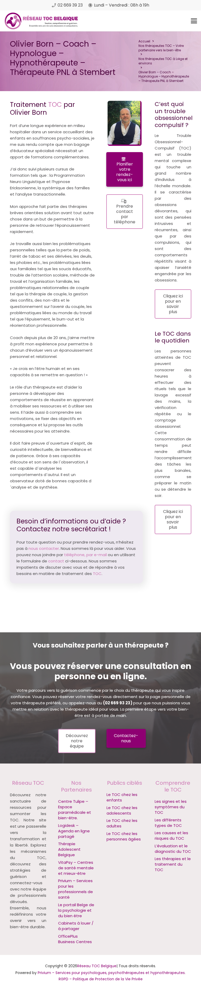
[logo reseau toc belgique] (41, 21)
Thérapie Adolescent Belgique (69, 849)
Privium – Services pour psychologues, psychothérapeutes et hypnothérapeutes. (112, 972)
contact (56, 561)
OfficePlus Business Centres (75, 938)
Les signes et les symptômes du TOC (171, 807)
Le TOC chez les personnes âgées (124, 836)
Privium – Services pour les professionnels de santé (75, 889)
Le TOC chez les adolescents (122, 810)
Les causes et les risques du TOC (171, 835)
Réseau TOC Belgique (96, 966)
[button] (194, 21)
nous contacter (44, 548)
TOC (55, 104)
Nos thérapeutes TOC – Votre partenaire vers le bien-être (161, 47)
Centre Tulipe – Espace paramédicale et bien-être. (74, 810)
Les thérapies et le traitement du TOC (173, 864)
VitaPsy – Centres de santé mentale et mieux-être (76, 868)
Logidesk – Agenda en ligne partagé (74, 831)
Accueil (144, 41)
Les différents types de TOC (168, 822)
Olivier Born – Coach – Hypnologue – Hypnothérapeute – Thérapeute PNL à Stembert (163, 76)
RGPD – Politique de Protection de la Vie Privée (101, 979)
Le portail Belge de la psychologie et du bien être (76, 910)
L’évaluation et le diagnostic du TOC (173, 848)
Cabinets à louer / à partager (75, 925)
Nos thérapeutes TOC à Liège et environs (163, 61)
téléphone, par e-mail (85, 554)
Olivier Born (20, 493)
